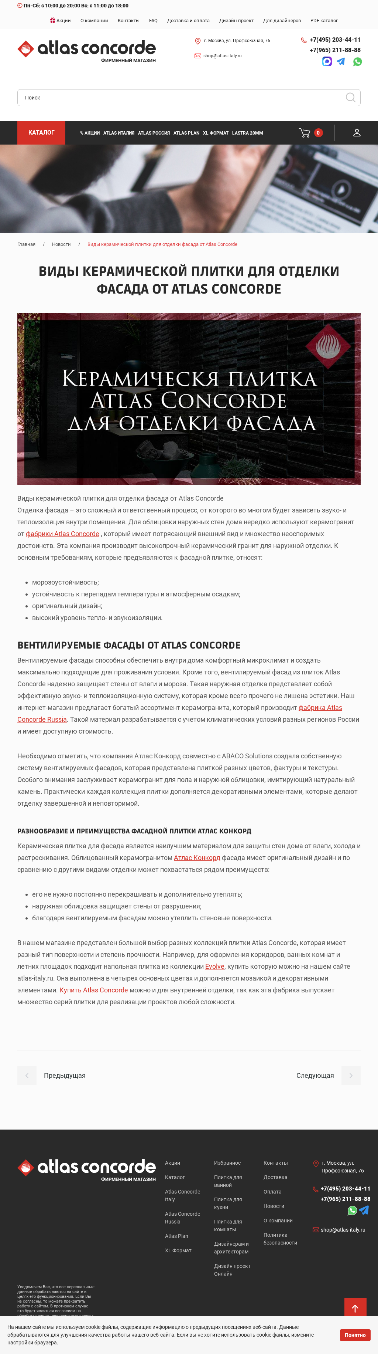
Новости (61, 244)
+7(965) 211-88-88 (335, 50)
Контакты (276, 1163)
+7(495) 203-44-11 (335, 39)
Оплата (273, 1192)
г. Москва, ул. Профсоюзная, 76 (237, 40)
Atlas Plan (176, 1236)
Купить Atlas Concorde (93, 990)
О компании (278, 1220)
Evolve (214, 966)
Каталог (175, 1177)
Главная (26, 244)
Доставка (276, 1177)
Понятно (355, 1335)
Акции (172, 1163)
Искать (353, 99)
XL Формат (178, 1250)
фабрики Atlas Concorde (62, 534)
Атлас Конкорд (197, 858)
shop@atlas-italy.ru (222, 55)
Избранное (227, 1163)
